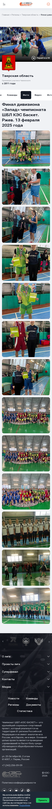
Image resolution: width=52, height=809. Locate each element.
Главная (5, 15)
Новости (13, 698)
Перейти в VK (43, 58)
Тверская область (30, 15)
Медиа (6, 686)
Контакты (8, 679)
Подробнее (24, 805)
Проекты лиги (11, 664)
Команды (12, 95)
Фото (26, 95)
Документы (33, 704)
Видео (38, 95)
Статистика (24, 711)
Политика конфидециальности (19, 782)
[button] (3, 642)
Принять (42, 800)
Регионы (15, 15)
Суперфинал (10, 671)
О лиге (6, 656)
